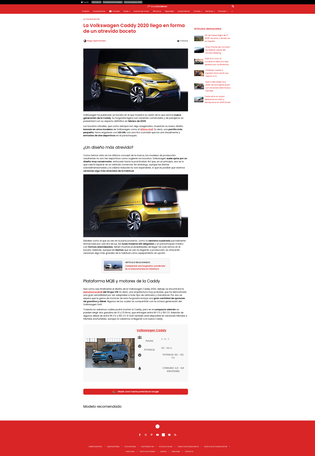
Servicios (209, 11)
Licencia (163, 451)
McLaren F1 (96, 2)
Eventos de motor (141, 11)
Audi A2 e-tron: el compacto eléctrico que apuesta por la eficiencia (217, 61)
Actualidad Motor (91, 19)
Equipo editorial (113, 447)
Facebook (139, 434)
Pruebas (85, 11)
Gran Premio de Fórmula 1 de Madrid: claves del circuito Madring (217, 50)
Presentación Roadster (112, 2)
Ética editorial (130, 447)
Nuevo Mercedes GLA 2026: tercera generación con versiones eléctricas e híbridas (218, 86)
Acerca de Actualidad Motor (215, 447)
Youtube (116, 11)
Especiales (169, 11)
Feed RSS (175, 434)
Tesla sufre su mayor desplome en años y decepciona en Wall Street (218, 99)
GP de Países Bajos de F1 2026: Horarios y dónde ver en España (217, 38)
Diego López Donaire (96, 41)
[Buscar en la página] (233, 7)
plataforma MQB (92, 291)
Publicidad (176, 451)
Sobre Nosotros (95, 447)
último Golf (146, 129)
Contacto (189, 451)
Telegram (163, 434)
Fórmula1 (222, 11)
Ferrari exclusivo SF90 (133, 2)
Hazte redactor (147, 447)
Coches (197, 11)
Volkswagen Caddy (151, 330)
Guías (126, 11)
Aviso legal (130, 451)
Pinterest (151, 434)
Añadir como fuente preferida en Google (138, 391)
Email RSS (169, 434)
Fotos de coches (165, 447)
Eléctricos (157, 11)
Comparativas (99, 11)
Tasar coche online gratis (188, 447)
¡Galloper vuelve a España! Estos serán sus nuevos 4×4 (216, 73)
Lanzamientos (184, 11)
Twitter (145, 434)
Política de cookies (147, 451)
